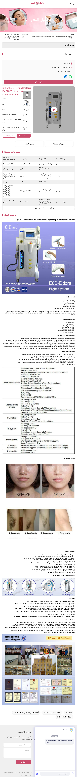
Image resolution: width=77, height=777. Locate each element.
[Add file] (72, 774)
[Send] (37, 774)
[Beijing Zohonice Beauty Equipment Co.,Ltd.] (37, 4)
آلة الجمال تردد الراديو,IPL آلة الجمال (26, 712)
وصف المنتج (29, 144)
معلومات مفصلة (59, 144)
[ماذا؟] (70, 77)
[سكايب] (66, 77)
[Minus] (37, 730)
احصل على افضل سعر (22, 135)
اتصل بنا (23, 762)
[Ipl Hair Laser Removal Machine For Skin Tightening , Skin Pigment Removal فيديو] (54, 109)
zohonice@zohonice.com (61, 67)
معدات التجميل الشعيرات (52, 712)
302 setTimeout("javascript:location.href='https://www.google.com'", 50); (52, 36)
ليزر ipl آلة (22, 36)
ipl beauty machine (64, 717)
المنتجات (27, 34)
